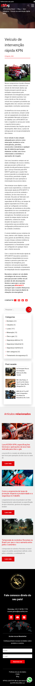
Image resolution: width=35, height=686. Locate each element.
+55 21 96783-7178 (21, 609)
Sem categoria (12, 352)
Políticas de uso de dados (17, 672)
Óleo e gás (10, 336)
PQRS (18, 674)
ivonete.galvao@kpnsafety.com (17, 611)
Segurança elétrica (13, 340)
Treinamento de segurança (16, 355)
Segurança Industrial (14, 344)
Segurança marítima (14, 348)
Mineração (10, 332)
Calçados (10, 325)
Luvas (9, 329)
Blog (17, 676)
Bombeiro (10, 321)
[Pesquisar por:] (18, 309)
